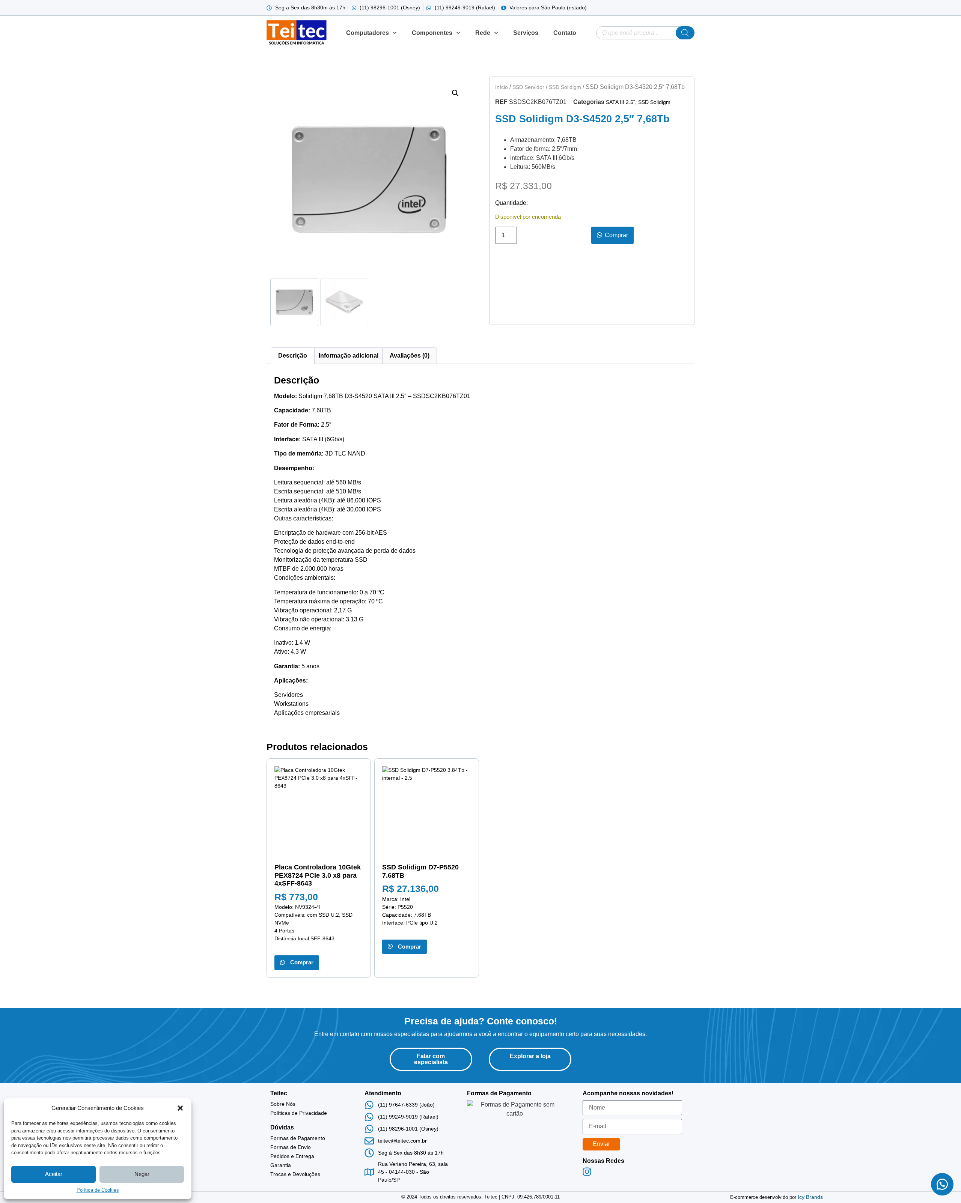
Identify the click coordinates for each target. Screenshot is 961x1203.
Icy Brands (810, 1197)
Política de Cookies (98, 1190)
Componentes (432, 33)
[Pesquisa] (685, 32)
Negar (141, 1174)
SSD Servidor (528, 87)
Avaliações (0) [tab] (409, 355)
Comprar (300, 962)
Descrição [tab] (292, 355)
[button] (180, 1108)
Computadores (367, 33)
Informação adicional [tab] (348, 355)
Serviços (525, 33)
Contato (564, 33)
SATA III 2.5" (620, 102)
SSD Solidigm (565, 87)
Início (501, 87)
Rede (482, 33)
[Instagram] (586, 1171)
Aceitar (53, 1174)
